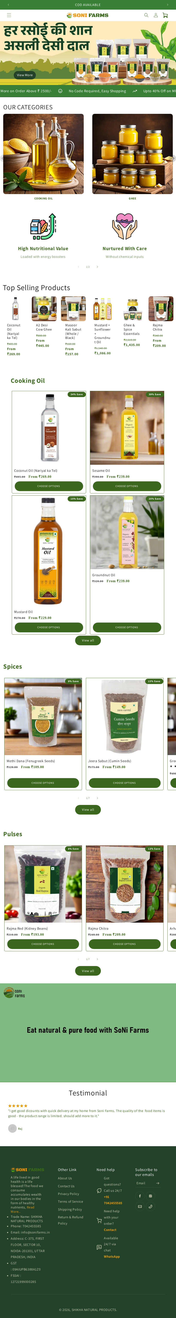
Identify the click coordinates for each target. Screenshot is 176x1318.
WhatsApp (112, 1256)
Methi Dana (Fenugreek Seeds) (31, 761)
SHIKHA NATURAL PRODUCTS (94, 1310)
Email (141, 1183)
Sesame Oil (101, 470)
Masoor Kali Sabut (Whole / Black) (73, 331)
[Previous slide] (4, 158)
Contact (110, 1229)
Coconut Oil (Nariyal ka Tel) (13, 331)
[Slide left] (78, 267)
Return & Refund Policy (70, 1220)
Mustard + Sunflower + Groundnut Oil (102, 333)
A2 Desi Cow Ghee (44, 327)
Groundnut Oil (103, 575)
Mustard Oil (23, 612)
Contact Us (66, 1186)
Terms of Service (70, 1201)
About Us (65, 1178)
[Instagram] (150, 1196)
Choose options (48, 486)
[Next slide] (172, 158)
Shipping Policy (70, 1209)
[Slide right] (97, 267)
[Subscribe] (158, 1183)
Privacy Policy (68, 1194)
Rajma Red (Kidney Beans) (27, 928)
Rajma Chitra (158, 327)
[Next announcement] (167, 4)
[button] (9, 15)
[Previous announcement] (8, 4)
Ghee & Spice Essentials (132, 329)
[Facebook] (140, 1196)
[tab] (79, 82)
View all (88, 640)
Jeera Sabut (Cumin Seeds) (109, 761)
